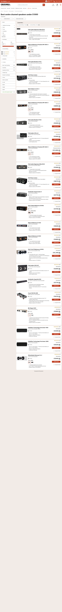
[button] (3, 36)
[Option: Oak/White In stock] (32, 212)
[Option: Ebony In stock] (32, 110)
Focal (4, 29)
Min (2, 42)
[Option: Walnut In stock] (29, 51)
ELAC (4, 27)
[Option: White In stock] (29, 362)
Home (2, 11)
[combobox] (31, 5)
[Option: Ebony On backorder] (32, 51)
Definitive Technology (6, 25)
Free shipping (5, 1)
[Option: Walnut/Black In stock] (29, 212)
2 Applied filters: (20, 22)
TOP (60, 611)
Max (11, 42)
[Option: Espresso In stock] (32, 315)
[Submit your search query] (44, 5)
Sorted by (7, 18)
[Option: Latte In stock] (29, 315)
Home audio (6, 11)
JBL (3, 33)
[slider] (2, 46)
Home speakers (11, 11)
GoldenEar (4, 31)
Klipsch (4, 35)
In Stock (4, 62)
